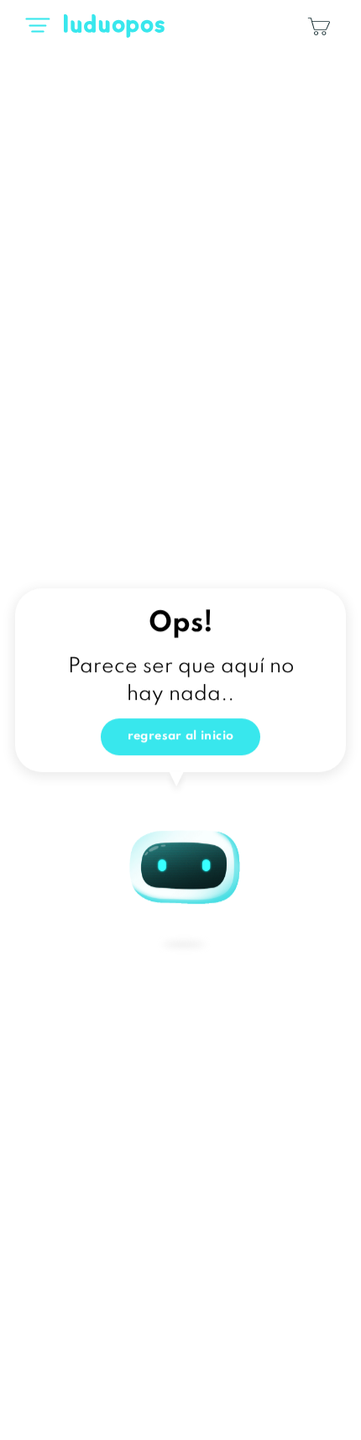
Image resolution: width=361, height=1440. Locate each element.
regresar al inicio (181, 739)
